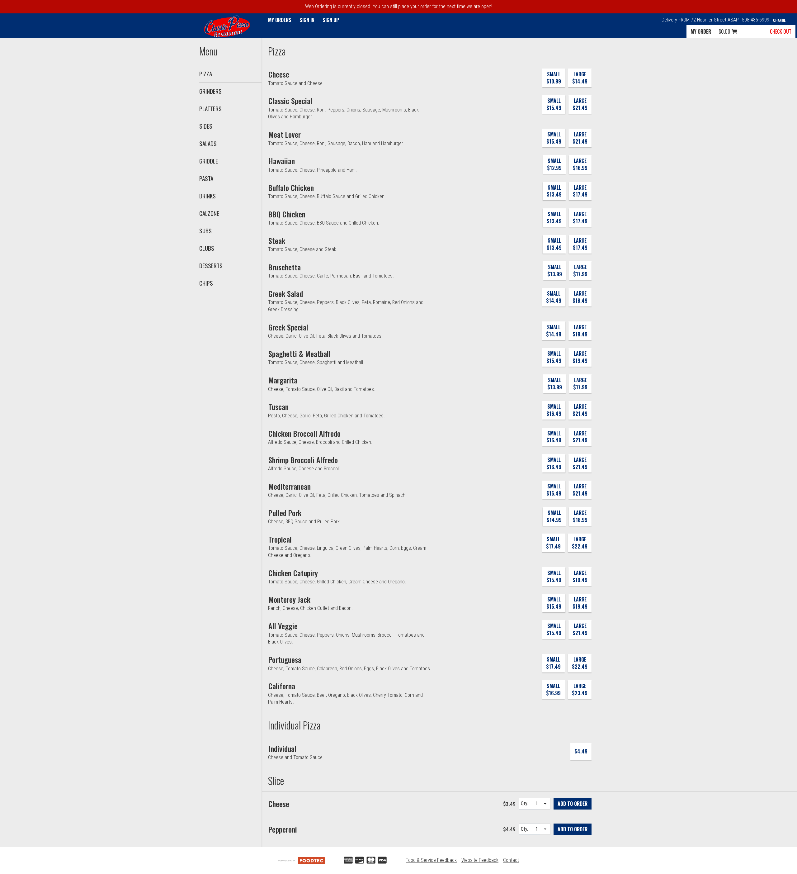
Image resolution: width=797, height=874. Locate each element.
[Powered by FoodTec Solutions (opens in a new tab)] (301, 860)
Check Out (780, 31)
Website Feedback (479, 860)
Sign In (306, 20)
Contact (511, 860)
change (779, 20)
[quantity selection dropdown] (545, 804)
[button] (227, 26)
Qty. (525, 805)
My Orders (279, 20)
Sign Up (331, 20)
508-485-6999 (755, 20)
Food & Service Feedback (431, 860)
